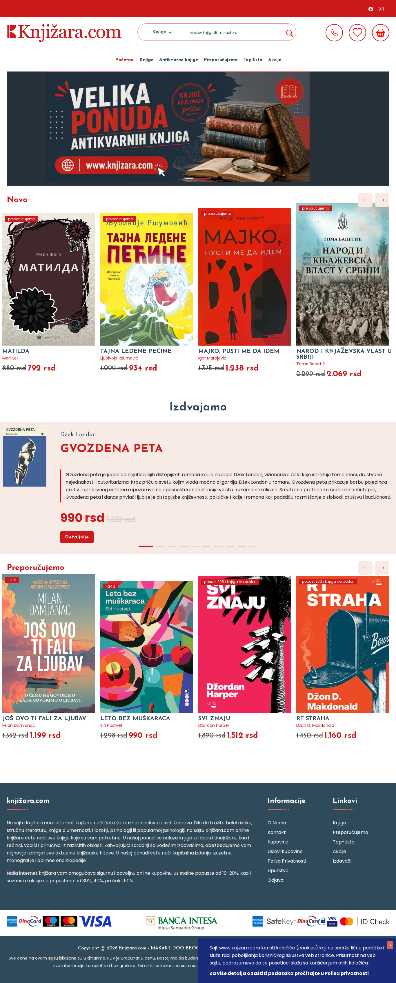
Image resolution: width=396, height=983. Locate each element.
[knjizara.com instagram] (381, 8)
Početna (124, 60)
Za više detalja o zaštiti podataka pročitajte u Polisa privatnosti (289, 973)
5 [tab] (195, 546)
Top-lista (253, 60)
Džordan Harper (213, 725)
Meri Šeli (10, 358)
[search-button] (289, 32)
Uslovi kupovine (285, 851)
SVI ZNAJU (214, 719)
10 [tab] (253, 546)
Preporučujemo (221, 60)
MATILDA (15, 351)
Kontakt (277, 832)
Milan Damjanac (18, 725)
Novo (17, 200)
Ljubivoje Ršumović (119, 358)
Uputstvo (278, 870)
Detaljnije (77, 537)
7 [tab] (218, 546)
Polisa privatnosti (287, 861)
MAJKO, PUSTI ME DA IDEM (238, 351)
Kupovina (278, 842)
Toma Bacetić (310, 364)
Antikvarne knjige (178, 60)
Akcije (274, 60)
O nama (277, 822)
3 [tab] (172, 546)
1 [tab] (189, 178)
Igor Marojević (212, 358)
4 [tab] (183, 546)
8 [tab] (230, 546)
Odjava (276, 880)
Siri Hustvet (111, 725)
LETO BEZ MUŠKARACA (135, 719)
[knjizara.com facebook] (370, 8)
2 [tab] (204, 178)
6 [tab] (206, 546)
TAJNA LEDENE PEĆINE (136, 351)
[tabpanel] (198, 128)
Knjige (146, 60)
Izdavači (342, 861)
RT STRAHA (312, 719)
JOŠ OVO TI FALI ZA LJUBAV (44, 719)
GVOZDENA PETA (111, 449)
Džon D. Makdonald (315, 725)
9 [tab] (241, 546)
